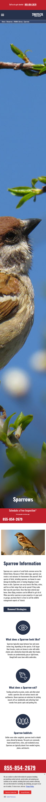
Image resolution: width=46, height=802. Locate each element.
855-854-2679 (30, 4)
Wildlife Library (18, 22)
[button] (10, 796)
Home (3, 22)
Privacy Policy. (30, 786)
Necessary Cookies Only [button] (10, 792)
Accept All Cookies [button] (25, 792)
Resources (9, 22)
